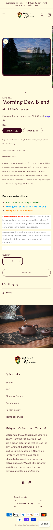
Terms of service (14, 417)
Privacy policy (13, 410)
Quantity (6, 255)
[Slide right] (33, 92)
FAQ (8, 389)
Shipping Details (14, 396)
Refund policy (13, 403)
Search (9, 382)
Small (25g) (32, 130)
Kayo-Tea (22, 525)
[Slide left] (20, 92)
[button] (3, 15)
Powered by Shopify (32, 525)
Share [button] (9, 292)
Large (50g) (12, 130)
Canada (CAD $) (25, 503)
